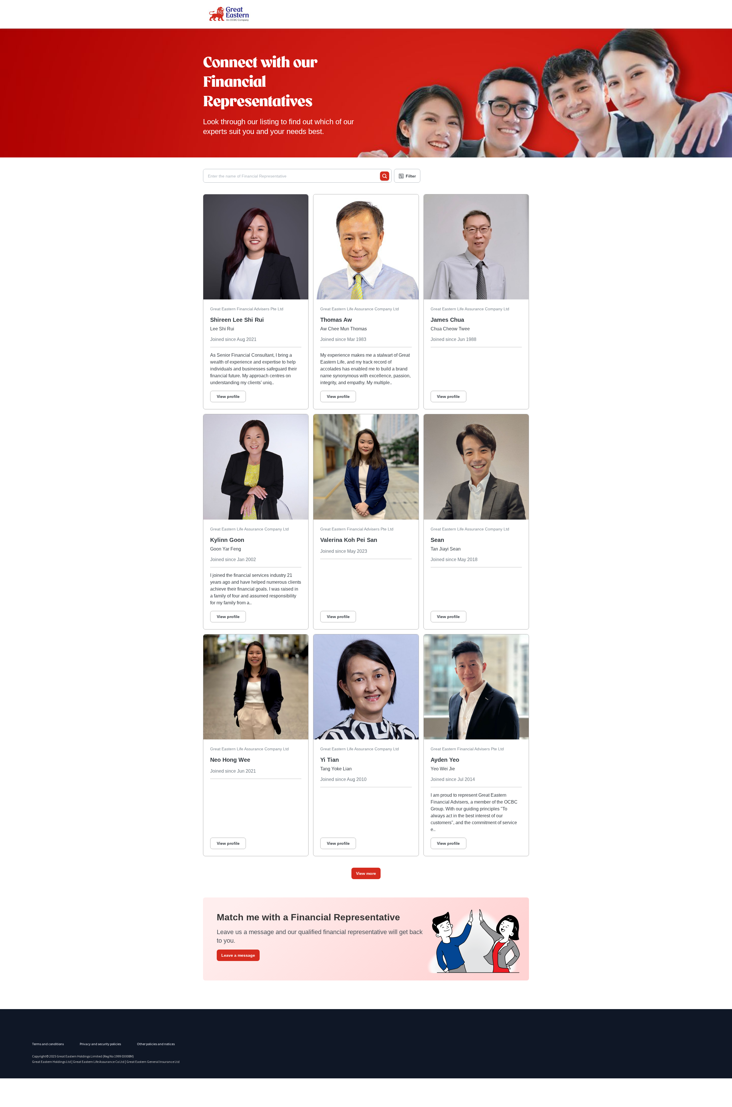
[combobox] (294, 176)
